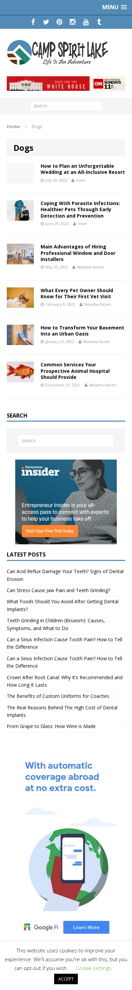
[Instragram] (73, 22)
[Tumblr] (99, 22)
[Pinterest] (59, 22)
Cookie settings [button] (93, 968)
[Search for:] (66, 105)
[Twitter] (46, 22)
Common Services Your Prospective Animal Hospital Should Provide (75, 370)
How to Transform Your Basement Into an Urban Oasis (82, 330)
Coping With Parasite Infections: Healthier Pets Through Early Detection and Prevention (80, 209)
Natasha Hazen (90, 266)
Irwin (80, 180)
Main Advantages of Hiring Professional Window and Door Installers (78, 252)
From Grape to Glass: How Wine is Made (51, 726)
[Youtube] (86, 22)
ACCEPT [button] (66, 979)
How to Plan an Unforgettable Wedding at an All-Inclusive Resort (83, 169)
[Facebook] (33, 22)
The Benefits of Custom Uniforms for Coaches (58, 696)
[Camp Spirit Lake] (66, 52)
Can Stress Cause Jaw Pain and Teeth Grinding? (58, 590)
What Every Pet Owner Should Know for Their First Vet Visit (77, 293)
